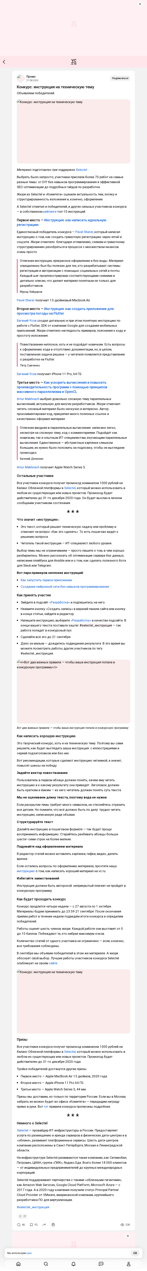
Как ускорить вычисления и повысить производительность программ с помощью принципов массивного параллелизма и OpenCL (62, 387)
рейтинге (49, 211)
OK (135, 1253)
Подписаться (120, 78)
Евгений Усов (27, 320)
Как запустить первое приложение (46, 580)
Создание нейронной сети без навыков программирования (65, 586)
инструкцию (26, 871)
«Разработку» (81, 620)
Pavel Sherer (84, 232)
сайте (53, 963)
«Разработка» (59, 602)
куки (29, 1253)
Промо (31, 76)
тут (46, 1106)
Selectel (81, 170)
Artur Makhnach (28, 399)
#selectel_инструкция (33, 1207)
